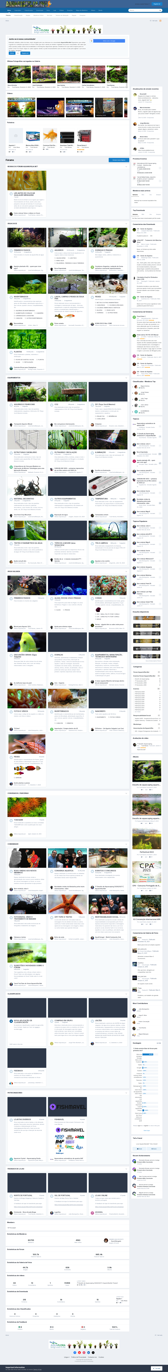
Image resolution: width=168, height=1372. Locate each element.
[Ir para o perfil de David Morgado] (106, 1240)
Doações (70, 10)
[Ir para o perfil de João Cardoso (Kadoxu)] (11, 684)
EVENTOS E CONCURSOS (105, 871)
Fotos (48, 10)
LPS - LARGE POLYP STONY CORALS (108, 616)
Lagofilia (57, 1212)
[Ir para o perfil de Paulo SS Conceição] (134, 364)
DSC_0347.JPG (142, 976)
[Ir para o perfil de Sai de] (135, 1186)
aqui (20, 1029)
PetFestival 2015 (147, 701)
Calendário (17, 10)
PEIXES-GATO (111, 310)
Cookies (101, 1357)
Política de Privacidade (78, 1357)
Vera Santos (61, 85)
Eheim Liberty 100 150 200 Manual (147, 335)
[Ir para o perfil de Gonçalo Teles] (134, 461)
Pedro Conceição (144, 1021)
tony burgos (145, 965)
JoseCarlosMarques (34, 270)
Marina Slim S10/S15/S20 (34, 145)
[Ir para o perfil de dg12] (11, 835)
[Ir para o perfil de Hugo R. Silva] (134, 1016)
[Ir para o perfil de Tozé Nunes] (11, 214)
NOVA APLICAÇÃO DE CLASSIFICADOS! (23, 1021)
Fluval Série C (82, 145)
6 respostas (150, 142)
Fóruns (8, 15)
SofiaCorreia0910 (74, 939)
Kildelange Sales (146, 257)
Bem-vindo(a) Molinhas (144, 575)
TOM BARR (18, 820)
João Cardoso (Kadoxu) (35, 685)
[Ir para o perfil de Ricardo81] (135, 95)
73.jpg (139, 988)
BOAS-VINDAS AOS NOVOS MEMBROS (25, 872)
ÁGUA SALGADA (14, 571)
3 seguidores (108, 872)
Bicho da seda (59, 937)
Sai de (141, 1184)
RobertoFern (113, 270)
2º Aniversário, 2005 (147, 685)
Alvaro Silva (144, 136)
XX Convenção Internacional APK (147, 919)
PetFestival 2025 (147, 693)
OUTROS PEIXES (112, 312)
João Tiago (144, 398)
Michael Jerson (114, 685)
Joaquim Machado (147, 230)
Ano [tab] (151, 194)
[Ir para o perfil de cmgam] (51, 515)
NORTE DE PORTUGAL (23, 1195)
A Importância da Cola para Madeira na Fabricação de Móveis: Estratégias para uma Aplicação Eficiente (29, 468)
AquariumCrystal (33, 1160)
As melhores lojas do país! (23, 683)
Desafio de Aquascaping (147, 679)
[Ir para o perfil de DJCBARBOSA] (136, 411)
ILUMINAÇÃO (100, 452)
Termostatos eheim (101, 515)
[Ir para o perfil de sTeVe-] (11, 324)
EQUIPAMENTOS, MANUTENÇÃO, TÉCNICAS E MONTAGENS (108, 656)
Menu (9, 10)
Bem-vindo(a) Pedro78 (144, 583)
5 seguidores (67, 454)
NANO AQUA (60, 260)
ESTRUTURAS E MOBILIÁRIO (25, 452)
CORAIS (98, 598)
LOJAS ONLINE (101, 1195)
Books (100, 10)
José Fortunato (37, 85)
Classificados (29, 10)
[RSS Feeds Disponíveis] (160, 20)
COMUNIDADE (13, 844)
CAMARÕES (39, 313)
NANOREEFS (100, 711)
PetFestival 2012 (147, 707)
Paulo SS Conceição (147, 365)
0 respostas (148, 102)
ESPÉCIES (18, 777)
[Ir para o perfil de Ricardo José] (92, 425)
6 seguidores (81, 250)
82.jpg (139, 937)
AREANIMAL (99, 1212)
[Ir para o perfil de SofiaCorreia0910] (51, 938)
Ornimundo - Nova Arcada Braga (25, 1212)
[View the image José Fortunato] (44, 74)
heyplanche (72, 472)
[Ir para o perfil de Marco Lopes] (134, 241)
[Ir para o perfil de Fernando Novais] (135, 1162)
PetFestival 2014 (147, 703)
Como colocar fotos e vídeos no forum (27, 213)
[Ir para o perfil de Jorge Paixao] (136, 393)
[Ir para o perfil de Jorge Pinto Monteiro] (51, 1043)
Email (140, 1149)
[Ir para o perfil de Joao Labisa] (136, 405)
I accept (157, 1368)
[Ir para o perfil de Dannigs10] (134, 278)
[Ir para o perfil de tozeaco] (134, 356)
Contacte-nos (92, 1357)
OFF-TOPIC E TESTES (63, 917)
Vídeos (93, 10)
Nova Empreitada (60, 268)
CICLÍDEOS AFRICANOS (116, 305)
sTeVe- (30, 325)
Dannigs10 (144, 281)
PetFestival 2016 (147, 699)
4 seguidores (40, 351)
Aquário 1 (12, 145)
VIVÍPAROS (100, 312)
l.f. (28, 785)
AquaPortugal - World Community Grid (108, 937)
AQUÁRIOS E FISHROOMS (24, 404)
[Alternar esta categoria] (126, 167)
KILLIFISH (99, 310)
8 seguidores (28, 252)
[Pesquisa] (160, 10)
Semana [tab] (135, 194)
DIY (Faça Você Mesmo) (105, 404)
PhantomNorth (113, 1214)
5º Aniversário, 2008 (147, 683)
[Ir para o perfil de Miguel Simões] (136, 386)
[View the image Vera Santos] (68, 74)
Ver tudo (49, 15)
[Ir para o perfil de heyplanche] (51, 469)
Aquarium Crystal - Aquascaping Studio (27, 1158)
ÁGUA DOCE (12, 223)
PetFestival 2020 (147, 696)
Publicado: (154, 357)
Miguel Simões (145, 386)
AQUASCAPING (61, 258)
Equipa (28, 15)
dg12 (29, 834)
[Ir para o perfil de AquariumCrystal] (11, 1159)
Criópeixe (98, 424)
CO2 (56, 404)
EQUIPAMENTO (101, 717)
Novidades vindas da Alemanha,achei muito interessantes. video (144, 501)
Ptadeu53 (145, 939)
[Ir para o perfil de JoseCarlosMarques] (11, 267)
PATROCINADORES (15, 1093)
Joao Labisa (144, 404)
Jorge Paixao (145, 392)
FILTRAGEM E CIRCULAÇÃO (66, 452)
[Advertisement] (146, 53)
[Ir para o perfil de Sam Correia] (135, 1178)
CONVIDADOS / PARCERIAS (18, 793)
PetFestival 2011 (147, 709)
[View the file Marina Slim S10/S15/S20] (33, 135)
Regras (74, 15)
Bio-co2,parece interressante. (64, 424)
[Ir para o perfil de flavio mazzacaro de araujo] (92, 324)
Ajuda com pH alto (20, 561)
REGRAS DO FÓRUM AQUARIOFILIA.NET (23, 166)
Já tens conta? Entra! (142, 4)
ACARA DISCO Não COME (103, 323)
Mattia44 (30, 472)
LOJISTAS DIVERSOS (22, 1119)
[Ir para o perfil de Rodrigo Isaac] (11, 368)
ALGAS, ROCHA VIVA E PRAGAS (68, 598)
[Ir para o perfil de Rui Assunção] (11, 562)
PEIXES (98, 297)
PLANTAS (18, 352)
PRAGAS (67, 610)
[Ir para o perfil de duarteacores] (51, 729)
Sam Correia (143, 1176)
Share (155, 1149)
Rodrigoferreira (73, 685)
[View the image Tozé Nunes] (118, 74)
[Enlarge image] (59, 316)
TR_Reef (17, 728)
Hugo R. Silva (143, 1015)
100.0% (142, 388)
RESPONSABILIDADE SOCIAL (107, 917)
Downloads (39, 10)
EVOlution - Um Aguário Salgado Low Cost (109, 728)
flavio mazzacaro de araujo (117, 325)
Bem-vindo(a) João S (21, 888)
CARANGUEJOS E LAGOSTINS (25, 315)
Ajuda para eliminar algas (63, 626)
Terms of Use (37, 1369)
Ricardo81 (143, 94)
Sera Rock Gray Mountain (22, 515)
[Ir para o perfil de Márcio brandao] (135, 108)
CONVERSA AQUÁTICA (64, 871)
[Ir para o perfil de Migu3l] (135, 1195)
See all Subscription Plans (153, 661)
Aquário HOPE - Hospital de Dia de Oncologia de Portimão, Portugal (148, 718)
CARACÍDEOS (101, 305)
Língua (66, 1357)
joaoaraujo (31, 1082)
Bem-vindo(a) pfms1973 (144, 470)
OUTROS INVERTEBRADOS (34, 318)
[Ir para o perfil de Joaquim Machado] (134, 229)
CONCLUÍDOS (101, 419)
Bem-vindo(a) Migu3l (143, 511)
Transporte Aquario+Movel (23, 424)
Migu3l (141, 1192)
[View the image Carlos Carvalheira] (93, 74)
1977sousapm (12, 1228)
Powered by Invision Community (84, 1361)
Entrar (12, 53)
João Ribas (16, 147)
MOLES (99, 619)
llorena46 (71, 325)
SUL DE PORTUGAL (62, 1195)
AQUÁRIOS (59, 250)
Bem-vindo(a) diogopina (144, 567)
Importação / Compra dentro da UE (66, 728)
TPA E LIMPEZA (101, 543)
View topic (147, 1130)
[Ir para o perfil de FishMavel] (51, 1159)
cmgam (71, 516)
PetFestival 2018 (147, 697)
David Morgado (116, 1241)
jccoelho (144, 336)
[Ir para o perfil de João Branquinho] (11, 729)
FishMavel (72, 1160)
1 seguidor (108, 252)
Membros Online (38, 15)
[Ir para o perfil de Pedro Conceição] (134, 1022)
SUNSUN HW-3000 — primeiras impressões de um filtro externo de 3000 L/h (147, 481)
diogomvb (112, 563)
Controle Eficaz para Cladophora (25, 367)
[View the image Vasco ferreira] (19, 74)
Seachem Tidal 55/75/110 (68, 145)
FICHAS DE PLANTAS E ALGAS (25, 359)
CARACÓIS (19, 318)
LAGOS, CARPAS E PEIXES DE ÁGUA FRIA (69, 298)
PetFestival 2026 (147, 692)
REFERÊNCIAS (113, 416)
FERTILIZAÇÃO (28, 362)
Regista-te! (157, 4)
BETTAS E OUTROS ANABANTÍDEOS (107, 302)
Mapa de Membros (82, 10)
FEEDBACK (18, 1071)
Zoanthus (141, 963)
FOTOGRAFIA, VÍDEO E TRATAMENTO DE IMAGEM (25, 918)
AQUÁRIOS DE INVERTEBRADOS (25, 310)
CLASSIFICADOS (14, 994)
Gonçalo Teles (143, 464)
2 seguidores (27, 298)
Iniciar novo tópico (119, 160)
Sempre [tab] (158, 194)
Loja (54, 10)
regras (37, 1027)
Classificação (18, 15)
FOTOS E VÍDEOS (21, 711)
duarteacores (73, 730)
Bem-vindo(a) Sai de (143, 491)
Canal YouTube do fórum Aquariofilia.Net (28, 983)
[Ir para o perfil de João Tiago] (136, 399)
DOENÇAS (59, 655)
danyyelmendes (146, 318)
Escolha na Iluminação (102, 470)
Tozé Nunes (15, 87)
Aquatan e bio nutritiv (102, 561)
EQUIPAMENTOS (14, 378)
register (146, 1125)
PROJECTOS (100, 416)
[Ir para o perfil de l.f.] (11, 784)
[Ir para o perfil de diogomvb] (92, 562)
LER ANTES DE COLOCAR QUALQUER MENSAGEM (24, 194)
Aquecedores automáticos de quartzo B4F (68, 1158)
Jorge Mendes (144, 123)
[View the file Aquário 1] (16, 135)
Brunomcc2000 (114, 628)
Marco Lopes (145, 244)
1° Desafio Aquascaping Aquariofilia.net (144, 744)
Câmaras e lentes (20, 937)
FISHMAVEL (59, 1119)
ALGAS (18, 362)
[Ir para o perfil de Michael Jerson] (92, 681)
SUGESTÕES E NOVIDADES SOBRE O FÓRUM (29, 966)
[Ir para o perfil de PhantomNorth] (92, 1213)
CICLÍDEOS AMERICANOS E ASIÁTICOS (108, 307)
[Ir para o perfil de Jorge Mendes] (135, 124)
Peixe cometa (59, 323)
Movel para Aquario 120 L (22, 626)
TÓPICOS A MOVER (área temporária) (65, 544)
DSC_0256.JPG (142, 949)
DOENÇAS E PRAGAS (103, 250)
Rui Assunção (32, 563)
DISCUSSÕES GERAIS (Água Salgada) (25, 656)
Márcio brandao (145, 107)
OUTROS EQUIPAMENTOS (65, 499)
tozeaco (143, 357)
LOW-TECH (73, 258)
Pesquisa (82, 15)
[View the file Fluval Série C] (84, 135)
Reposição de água (61, 515)
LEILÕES (98, 1020)
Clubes (61, 10)
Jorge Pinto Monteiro (75, 1042)
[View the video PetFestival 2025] (109, 107)
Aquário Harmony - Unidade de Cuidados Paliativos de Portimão (148, 720)
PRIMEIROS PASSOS (22, 250)
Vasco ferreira (12, 85)
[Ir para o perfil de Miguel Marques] (134, 1034)
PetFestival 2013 (147, 705)
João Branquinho (33, 730)
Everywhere (152, 10)
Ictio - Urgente (59, 683)
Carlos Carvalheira (88, 85)
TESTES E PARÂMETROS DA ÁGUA (28, 543)
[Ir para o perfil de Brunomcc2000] (92, 625)
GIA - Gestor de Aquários (144, 229)
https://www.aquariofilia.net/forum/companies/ (28, 1207)
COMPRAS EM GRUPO (64, 1020)
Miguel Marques (143, 1034)
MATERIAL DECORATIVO (24, 499)
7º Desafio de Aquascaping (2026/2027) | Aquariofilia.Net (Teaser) (97, 1283)
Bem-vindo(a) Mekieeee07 (145, 559)
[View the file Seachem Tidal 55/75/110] (67, 135)
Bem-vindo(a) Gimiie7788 (145, 602)
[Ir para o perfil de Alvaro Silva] (135, 137)
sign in (140, 1125)
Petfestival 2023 (147, 852)
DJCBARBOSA (145, 411)
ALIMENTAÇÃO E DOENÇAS (24, 313)
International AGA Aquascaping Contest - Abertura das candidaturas (146, 165)
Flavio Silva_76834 (146, 373)
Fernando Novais (144, 1160)
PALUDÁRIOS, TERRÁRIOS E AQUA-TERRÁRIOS (70, 263)
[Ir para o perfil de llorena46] (51, 324)
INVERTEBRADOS (21, 297)
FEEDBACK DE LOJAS (16, 1169)
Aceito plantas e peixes (22, 783)
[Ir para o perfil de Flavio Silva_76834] (134, 372)
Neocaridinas (18, 323)
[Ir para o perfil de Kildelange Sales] (134, 256)
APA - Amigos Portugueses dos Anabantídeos (148, 731)
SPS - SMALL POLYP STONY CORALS (108, 614)
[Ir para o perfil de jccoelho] (134, 335)
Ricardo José (113, 426)
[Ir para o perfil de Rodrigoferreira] (51, 684)
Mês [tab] (143, 194)
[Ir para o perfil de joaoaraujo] (11, 1083)
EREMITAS (70, 723)
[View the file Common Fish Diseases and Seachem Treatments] (50, 135)
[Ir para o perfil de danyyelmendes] (134, 317)
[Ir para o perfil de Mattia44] (11, 467)
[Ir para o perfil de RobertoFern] (92, 267)
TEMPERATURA (101, 499)
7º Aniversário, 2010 (147, 681)
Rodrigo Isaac (32, 369)
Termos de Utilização (62, 15)
